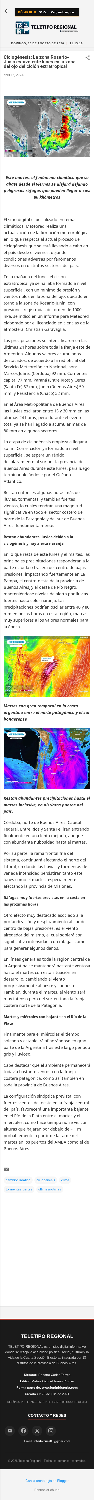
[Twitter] (37, 1431)
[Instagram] (51, 1431)
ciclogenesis (46, 1180)
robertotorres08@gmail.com (52, 1441)
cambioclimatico (18, 1180)
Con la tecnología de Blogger (47, 1481)
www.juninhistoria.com (60, 1387)
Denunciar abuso (47, 1490)
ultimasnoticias (49, 1189)
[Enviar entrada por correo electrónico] (6, 1171)
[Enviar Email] (10, 1431)
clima (65, 1180)
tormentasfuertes (19, 1189)
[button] (87, 58)
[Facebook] (23, 1431)
